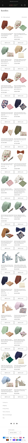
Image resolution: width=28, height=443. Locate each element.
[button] (2, 5)
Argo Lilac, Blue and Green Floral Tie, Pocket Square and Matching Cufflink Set (7, 266)
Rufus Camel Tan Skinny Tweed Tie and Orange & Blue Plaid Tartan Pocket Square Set (7, 242)
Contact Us (5, 402)
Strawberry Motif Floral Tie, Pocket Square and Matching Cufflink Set (6, 316)
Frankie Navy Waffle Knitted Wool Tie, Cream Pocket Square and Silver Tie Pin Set (20, 366)
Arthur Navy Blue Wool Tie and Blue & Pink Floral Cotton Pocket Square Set (20, 113)
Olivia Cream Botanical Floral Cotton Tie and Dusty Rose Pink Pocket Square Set (20, 86)
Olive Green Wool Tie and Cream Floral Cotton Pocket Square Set (20, 139)
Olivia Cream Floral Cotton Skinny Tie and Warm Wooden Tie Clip (7, 164)
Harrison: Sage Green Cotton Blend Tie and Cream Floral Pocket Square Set (6, 60)
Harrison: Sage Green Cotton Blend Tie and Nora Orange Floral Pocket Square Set (7, 340)
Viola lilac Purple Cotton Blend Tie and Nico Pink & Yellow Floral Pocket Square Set (20, 316)
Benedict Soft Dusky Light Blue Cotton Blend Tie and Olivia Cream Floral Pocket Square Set (7, 390)
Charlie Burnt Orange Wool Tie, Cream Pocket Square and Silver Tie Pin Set (20, 290)
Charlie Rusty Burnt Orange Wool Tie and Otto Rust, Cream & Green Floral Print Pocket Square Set (7, 139)
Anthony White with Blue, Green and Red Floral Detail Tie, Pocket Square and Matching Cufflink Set (20, 266)
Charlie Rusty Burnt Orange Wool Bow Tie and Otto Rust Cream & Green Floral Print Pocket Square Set (20, 165)
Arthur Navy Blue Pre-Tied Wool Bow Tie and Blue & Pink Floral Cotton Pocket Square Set (20, 242)
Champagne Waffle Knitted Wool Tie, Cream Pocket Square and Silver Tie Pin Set (20, 60)
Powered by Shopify (17, 442)
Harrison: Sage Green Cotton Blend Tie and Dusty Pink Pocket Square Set (7, 189)
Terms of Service (6, 411)
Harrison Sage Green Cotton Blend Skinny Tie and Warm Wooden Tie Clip (7, 216)
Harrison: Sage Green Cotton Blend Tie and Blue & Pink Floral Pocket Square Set (20, 216)
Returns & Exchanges (7, 414)
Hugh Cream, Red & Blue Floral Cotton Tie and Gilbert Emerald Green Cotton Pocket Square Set (7, 366)
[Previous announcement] (2, 1)
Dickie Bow (12, 442)
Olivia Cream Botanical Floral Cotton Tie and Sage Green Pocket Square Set (20, 34)
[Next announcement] (25, 1)
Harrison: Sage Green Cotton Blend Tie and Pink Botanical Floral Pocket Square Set (19, 340)
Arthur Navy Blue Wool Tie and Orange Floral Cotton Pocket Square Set (6, 290)
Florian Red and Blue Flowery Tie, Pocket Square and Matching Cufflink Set (20, 390)
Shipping (5, 405)
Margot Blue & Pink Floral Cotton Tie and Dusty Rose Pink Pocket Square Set (7, 113)
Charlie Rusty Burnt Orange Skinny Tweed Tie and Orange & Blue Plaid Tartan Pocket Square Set (7, 87)
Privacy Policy (6, 408)
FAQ (3, 417)
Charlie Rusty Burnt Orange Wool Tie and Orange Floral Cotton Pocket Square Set (7, 34)
